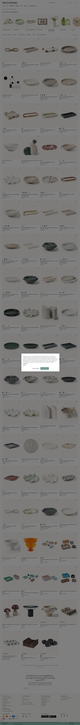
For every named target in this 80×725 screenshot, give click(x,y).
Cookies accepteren (44, 368)
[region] (40, 362)
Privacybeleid (25, 363)
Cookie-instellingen (35, 368)
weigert (27, 362)
